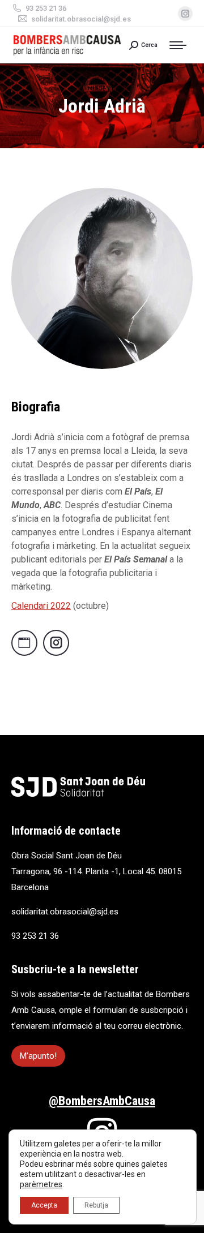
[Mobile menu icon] (181, 45)
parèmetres (41, 1184)
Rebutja (96, 1205)
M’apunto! (38, 1056)
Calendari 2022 (41, 605)
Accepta (44, 1205)
